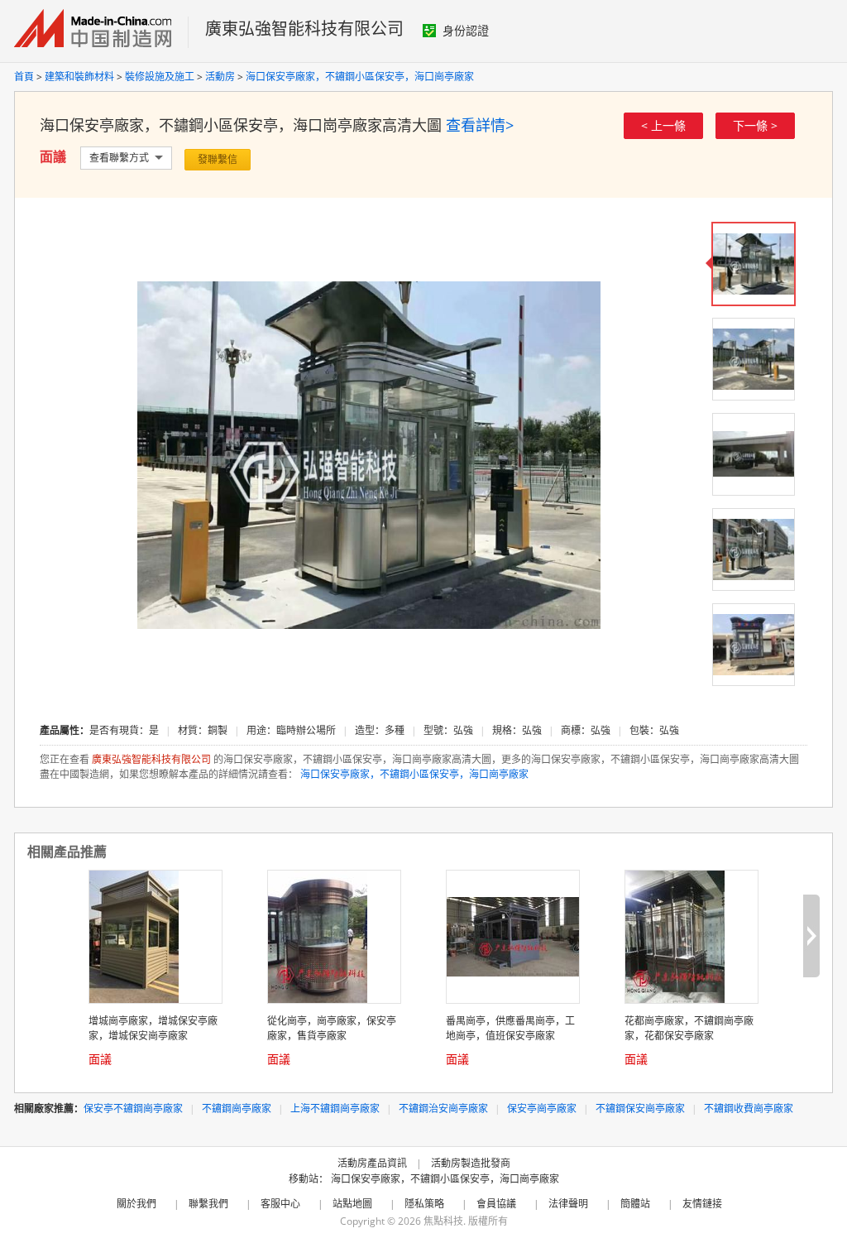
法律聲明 (568, 1204)
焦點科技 (443, 1221)
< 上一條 (663, 125)
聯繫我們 (208, 1204)
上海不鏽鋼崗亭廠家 (335, 1108)
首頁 (24, 77)
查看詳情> (480, 125)
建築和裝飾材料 (79, 77)
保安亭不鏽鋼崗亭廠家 (133, 1108)
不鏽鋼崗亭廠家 (236, 1108)
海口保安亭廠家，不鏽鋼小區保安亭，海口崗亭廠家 (360, 77)
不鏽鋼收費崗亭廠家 (748, 1108)
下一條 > (755, 125)
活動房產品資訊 (372, 1163)
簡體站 (635, 1204)
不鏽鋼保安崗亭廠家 (640, 1108)
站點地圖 (352, 1204)
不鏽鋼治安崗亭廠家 (443, 1108)
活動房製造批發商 (470, 1163)
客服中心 (280, 1204)
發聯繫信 (217, 159)
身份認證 (466, 30)
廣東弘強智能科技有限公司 (304, 28)
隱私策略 (424, 1204)
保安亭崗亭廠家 (542, 1108)
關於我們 (136, 1204)
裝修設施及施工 (159, 77)
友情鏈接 (702, 1204)
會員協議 (496, 1204)
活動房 (220, 77)
